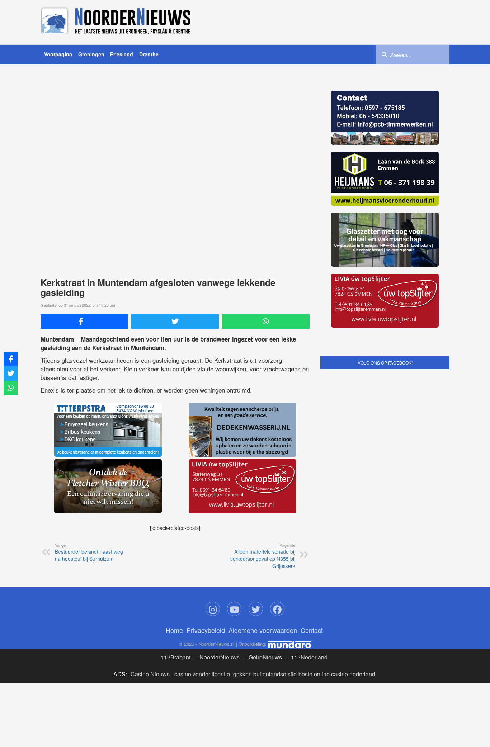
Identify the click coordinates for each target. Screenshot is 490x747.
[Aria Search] (384, 54)
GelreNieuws (265, 657)
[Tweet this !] (175, 321)
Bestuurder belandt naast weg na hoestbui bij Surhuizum (89, 552)
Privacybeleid (206, 630)
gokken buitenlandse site (265, 674)
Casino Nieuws (150, 674)
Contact (312, 630)
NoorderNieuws (219, 657)
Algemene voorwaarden (262, 630)
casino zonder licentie (202, 674)
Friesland (121, 54)
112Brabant (175, 657)
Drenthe (149, 54)
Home (174, 630)
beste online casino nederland (336, 674)
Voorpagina (58, 54)
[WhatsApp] (266, 321)
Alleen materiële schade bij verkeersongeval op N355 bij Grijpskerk (262, 555)
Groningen (91, 54)
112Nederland (309, 657)
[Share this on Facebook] (84, 321)
